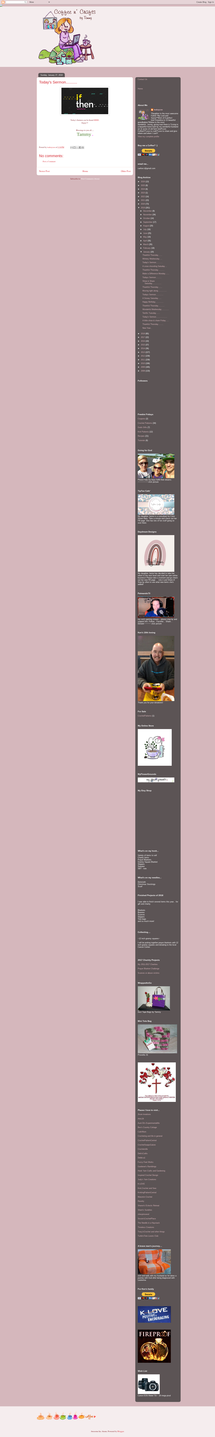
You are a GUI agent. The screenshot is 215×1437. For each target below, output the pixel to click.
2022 (143, 196)
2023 (143, 193)
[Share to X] (77, 147)
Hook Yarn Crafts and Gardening (151, 1171)
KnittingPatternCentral (147, 1192)
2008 (143, 371)
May (145, 237)
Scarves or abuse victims (148, 973)
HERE (96, 120)
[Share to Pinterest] (82, 147)
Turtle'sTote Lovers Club (148, 1236)
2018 (143, 333)
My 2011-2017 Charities (148, 964)
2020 (143, 204)
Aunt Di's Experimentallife (149, 1123)
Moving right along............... (154, 291)
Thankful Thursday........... (153, 270)
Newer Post (44, 171)
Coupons (141, 419)
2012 (143, 356)
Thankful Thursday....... (152, 255)
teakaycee (158, 110)
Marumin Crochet (145, 1197)
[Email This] (71, 147)
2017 (143, 337)
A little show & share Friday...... (155, 320)
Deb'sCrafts (143, 1153)
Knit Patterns (143, 432)
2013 (143, 352)
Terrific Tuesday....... (151, 313)
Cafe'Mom (142, 1132)
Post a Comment (49, 161)
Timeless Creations (146, 1227)
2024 (143, 189)
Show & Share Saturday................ (151, 282)
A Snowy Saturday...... (151, 298)
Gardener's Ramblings (147, 1166)
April (145, 241)
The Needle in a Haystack (149, 1223)
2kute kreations (144, 1114)
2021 (143, 200)
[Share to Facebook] (80, 147)
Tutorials (141, 440)
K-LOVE (141, 1184)
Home (85, 171)
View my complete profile (148, 136)
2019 (143, 208)
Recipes (141, 436)
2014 (143, 348)
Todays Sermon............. (152, 294)
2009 (143, 367)
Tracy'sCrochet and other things (151, 1232)
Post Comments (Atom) (90, 178)
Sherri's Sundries (145, 1210)
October (146, 218)
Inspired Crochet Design (148, 1175)
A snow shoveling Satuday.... (154, 266)
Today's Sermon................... (154, 317)
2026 (143, 181)
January (146, 252)
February (147, 248)
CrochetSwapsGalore (147, 1145)
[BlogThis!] (74, 147)
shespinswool (143, 1214)
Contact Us (142, 79)
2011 (143, 360)
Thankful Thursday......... (152, 324)
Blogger (120, 1431)
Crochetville (143, 1149)
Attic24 (141, 1119)
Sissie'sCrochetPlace (147, 1219)
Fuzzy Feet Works (145, 1162)
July (145, 229)
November (147, 214)
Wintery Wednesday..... (152, 259)
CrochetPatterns (145, 716)
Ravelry (141, 1201)
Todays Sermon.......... (152, 277)
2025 (143, 185)
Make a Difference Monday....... (155, 273)
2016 (143, 341)
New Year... (147, 328)
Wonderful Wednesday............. (155, 309)
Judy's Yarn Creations (147, 1179)
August (146, 226)
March (146, 244)
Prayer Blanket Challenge (148, 968)
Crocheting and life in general (150, 1136)
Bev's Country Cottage (147, 1127)
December (147, 211)
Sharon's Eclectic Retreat (148, 1205)
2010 (143, 363)
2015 (143, 345)
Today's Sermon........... (152, 262)
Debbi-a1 (141, 1158)
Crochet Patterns (145, 423)
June (145, 233)
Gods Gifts (142, 427)
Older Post (126, 171)
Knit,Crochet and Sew (147, 1188)
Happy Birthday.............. (153, 302)
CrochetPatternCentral (147, 1140)
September (148, 222)
